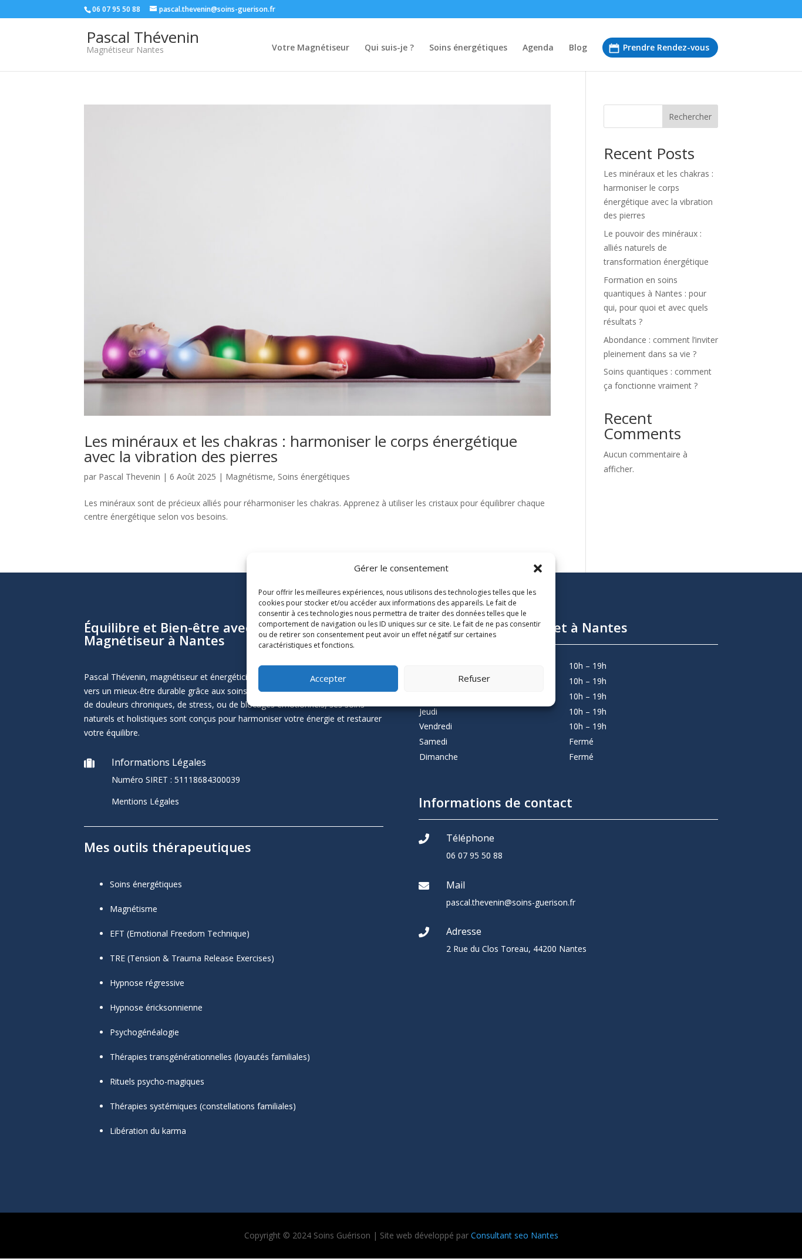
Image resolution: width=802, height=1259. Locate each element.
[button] (538, 568)
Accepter (328, 678)
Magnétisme (249, 476)
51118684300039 (207, 779)
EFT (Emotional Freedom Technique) (180, 933)
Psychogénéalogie (144, 1032)
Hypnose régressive (147, 982)
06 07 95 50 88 (474, 855)
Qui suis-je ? (389, 48)
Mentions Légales (145, 801)
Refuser (474, 678)
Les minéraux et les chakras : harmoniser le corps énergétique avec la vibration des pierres (300, 448)
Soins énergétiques (468, 48)
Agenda (538, 48)
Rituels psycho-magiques (157, 1081)
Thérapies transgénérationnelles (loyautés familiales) (210, 1056)
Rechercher (690, 116)
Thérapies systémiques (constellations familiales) (203, 1106)
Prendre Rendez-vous (666, 47)
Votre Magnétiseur (310, 48)
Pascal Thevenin (129, 476)
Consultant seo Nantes (514, 1235)
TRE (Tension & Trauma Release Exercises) (192, 958)
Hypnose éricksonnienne (156, 1007)
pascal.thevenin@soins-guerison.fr (510, 902)
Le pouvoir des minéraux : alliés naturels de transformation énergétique (656, 247)
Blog (578, 48)
